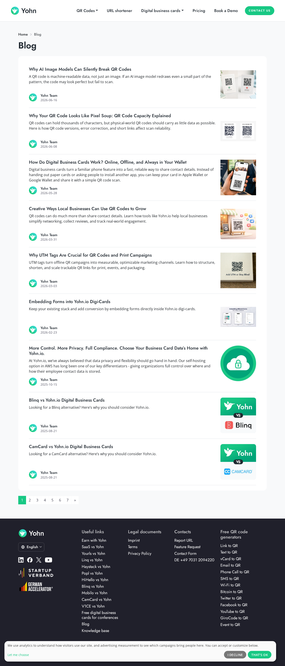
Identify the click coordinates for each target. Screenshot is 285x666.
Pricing (199, 11)
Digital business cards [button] (160, 11)
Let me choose (18, 655)
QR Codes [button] (86, 11)
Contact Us (260, 10)
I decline (235, 655)
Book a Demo (226, 11)
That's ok (259, 655)
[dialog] (140, 651)
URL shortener (119, 11)
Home (23, 34)
